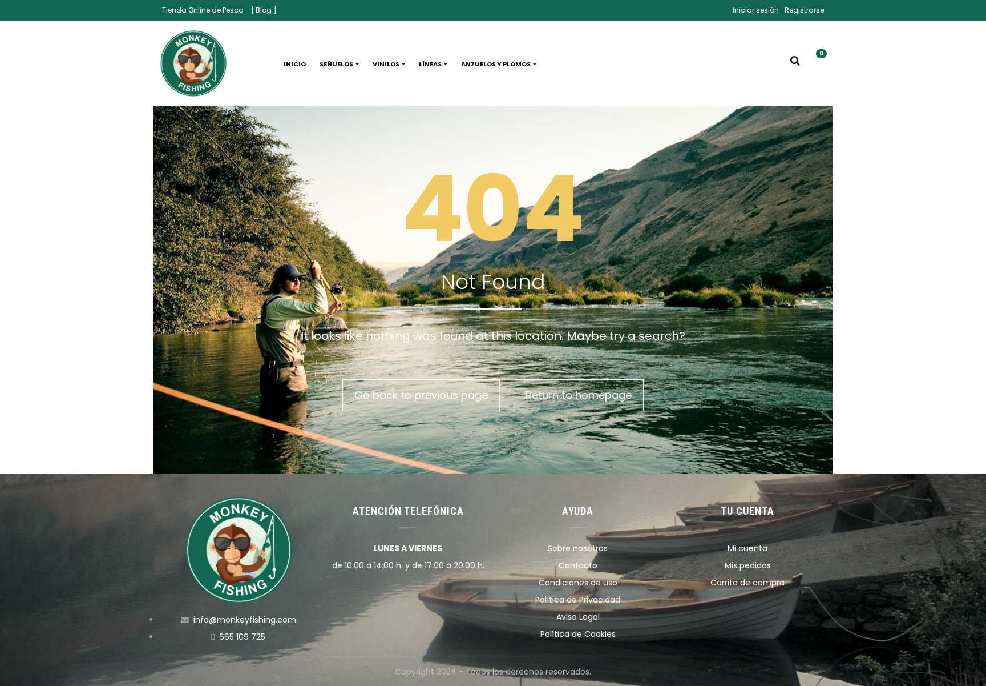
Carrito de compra (747, 582)
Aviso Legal (578, 617)
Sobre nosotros (578, 548)
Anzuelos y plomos (496, 64)
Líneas (431, 64)
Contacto (578, 565)
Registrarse (804, 10)
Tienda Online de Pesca (203, 10)
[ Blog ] (264, 10)
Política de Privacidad (577, 599)
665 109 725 (242, 637)
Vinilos (387, 64)
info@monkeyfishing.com (244, 619)
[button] (817, 64)
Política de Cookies (578, 634)
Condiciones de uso (578, 582)
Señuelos (337, 64)
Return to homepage (579, 395)
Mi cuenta (747, 548)
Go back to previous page (421, 395)
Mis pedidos (748, 565)
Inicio (295, 64)
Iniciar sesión (756, 10)
